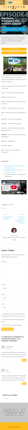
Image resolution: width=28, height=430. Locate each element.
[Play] (4, 29)
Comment (4, 262)
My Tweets (5, 398)
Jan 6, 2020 (8, 349)
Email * (3, 294)
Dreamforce (4, 208)
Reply (24, 360)
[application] (14, 29)
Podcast (10, 205)
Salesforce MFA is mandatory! (8, 218)
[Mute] (23, 29)
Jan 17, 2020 (8, 372)
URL (2, 304)
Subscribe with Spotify (14, 49)
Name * (3, 284)
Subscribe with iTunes (14, 52)
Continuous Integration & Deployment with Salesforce (19, 220)
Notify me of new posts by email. (12, 325)
